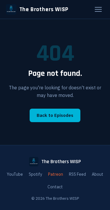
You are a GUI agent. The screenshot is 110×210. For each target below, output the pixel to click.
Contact (55, 186)
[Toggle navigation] (98, 9)
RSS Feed (77, 174)
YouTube (15, 174)
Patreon (55, 174)
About (97, 174)
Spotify (35, 174)
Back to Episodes (55, 115)
